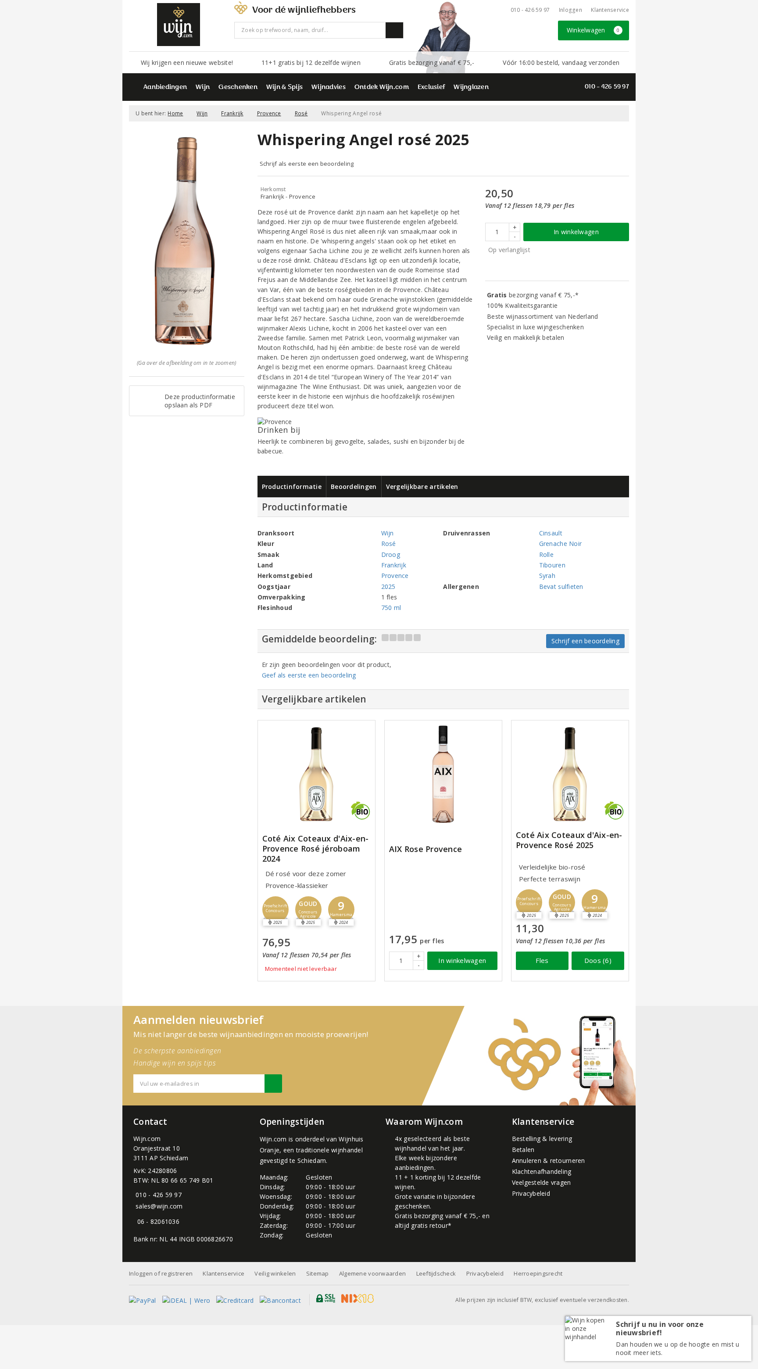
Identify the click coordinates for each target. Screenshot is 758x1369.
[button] (275, 909)
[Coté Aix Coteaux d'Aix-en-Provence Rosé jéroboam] (316, 774)
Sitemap (317, 1273)
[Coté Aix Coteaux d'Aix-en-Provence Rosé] (570, 774)
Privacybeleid (531, 1193)
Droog (390, 554)
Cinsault (550, 533)
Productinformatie (292, 486)
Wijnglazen (471, 87)
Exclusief (431, 87)
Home (175, 113)
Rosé (301, 113)
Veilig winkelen (275, 1273)
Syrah (547, 575)
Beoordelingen (353, 486)
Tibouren (552, 565)
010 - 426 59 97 (530, 10)
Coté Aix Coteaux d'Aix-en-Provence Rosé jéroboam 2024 (315, 849)
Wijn (203, 87)
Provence (269, 113)
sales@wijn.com (159, 1206)
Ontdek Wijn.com (381, 87)
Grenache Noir (560, 543)
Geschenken (237, 87)
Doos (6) (597, 960)
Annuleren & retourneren (548, 1160)
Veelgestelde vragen (541, 1182)
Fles (542, 960)
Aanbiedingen (165, 87)
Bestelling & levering (542, 1138)
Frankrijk (232, 113)
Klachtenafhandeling (542, 1171)
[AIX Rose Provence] (443, 774)
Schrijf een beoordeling (585, 641)
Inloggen (570, 10)
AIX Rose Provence (425, 849)
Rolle (546, 554)
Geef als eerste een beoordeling (309, 675)
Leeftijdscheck (436, 1273)
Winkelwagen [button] (593, 30)
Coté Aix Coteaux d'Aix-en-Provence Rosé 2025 (569, 840)
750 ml (391, 607)
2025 (388, 586)
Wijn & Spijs (284, 87)
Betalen (523, 1149)
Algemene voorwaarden (372, 1273)
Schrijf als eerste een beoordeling (307, 164)
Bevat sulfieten (561, 586)
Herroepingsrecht (538, 1273)
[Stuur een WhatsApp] (135, 1221)
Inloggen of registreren (161, 1273)
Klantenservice (610, 10)
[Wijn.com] (178, 24)
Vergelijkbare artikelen (422, 486)
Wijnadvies (328, 87)
